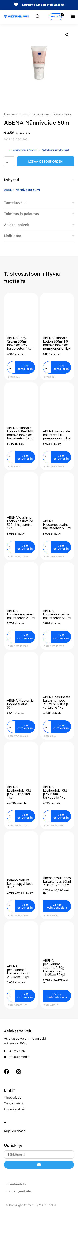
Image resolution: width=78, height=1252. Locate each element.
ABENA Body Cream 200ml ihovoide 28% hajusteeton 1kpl (19, 343)
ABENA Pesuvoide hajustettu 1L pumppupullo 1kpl (57, 434)
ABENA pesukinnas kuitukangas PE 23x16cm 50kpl (18, 971)
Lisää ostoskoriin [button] (25, 367)
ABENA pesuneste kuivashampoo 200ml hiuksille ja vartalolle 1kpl (56, 702)
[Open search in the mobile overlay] (38, 16)
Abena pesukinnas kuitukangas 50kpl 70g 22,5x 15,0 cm (57, 881)
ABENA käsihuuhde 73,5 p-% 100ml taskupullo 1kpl (55, 792)
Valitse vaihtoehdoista (57, 906)
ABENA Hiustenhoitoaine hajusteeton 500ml (57, 614)
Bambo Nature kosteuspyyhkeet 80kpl (20, 883)
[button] (73, 16)
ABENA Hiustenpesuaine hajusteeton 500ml (57, 524)
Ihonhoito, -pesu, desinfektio (39, 114)
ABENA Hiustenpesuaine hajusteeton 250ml (21, 614)
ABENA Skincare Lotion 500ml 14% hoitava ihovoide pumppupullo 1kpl (57, 343)
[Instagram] (18, 1071)
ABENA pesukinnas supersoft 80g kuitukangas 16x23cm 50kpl (54, 967)
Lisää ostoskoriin (45, 161)
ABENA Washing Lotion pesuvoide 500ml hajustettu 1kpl (20, 522)
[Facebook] (6, 1071)
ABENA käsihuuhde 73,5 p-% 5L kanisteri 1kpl (19, 792)
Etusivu (9, 114)
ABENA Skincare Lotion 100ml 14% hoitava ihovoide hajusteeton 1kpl (20, 433)
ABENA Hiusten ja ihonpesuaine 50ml (20, 704)
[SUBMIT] (39, 1165)
